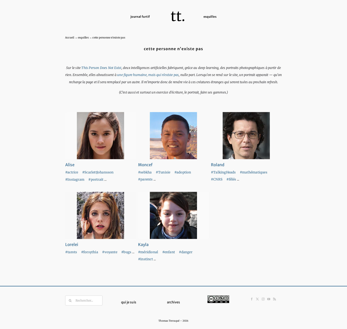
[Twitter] (257, 299)
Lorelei (71, 244)
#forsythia (89, 252)
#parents (145, 179)
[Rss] (274, 299)
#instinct (145, 259)
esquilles (83, 37)
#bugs (126, 252)
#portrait (95, 179)
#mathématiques (253, 172)
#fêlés (231, 179)
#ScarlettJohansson (98, 172)
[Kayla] (173, 215)
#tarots (71, 252)
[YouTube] (268, 299)
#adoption (182, 172)
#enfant (168, 252)
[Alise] (100, 135)
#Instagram (74, 179)
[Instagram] (263, 299)
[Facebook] (251, 299)
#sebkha (145, 172)
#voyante (109, 252)
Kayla (143, 244)
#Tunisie (163, 172)
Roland (217, 164)
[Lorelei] (100, 215)
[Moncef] (173, 135)
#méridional (148, 252)
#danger (185, 252)
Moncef (145, 164)
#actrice (71, 172)
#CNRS (216, 179)
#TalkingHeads (223, 172)
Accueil (69, 37)
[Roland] (246, 135)
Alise (69, 164)
